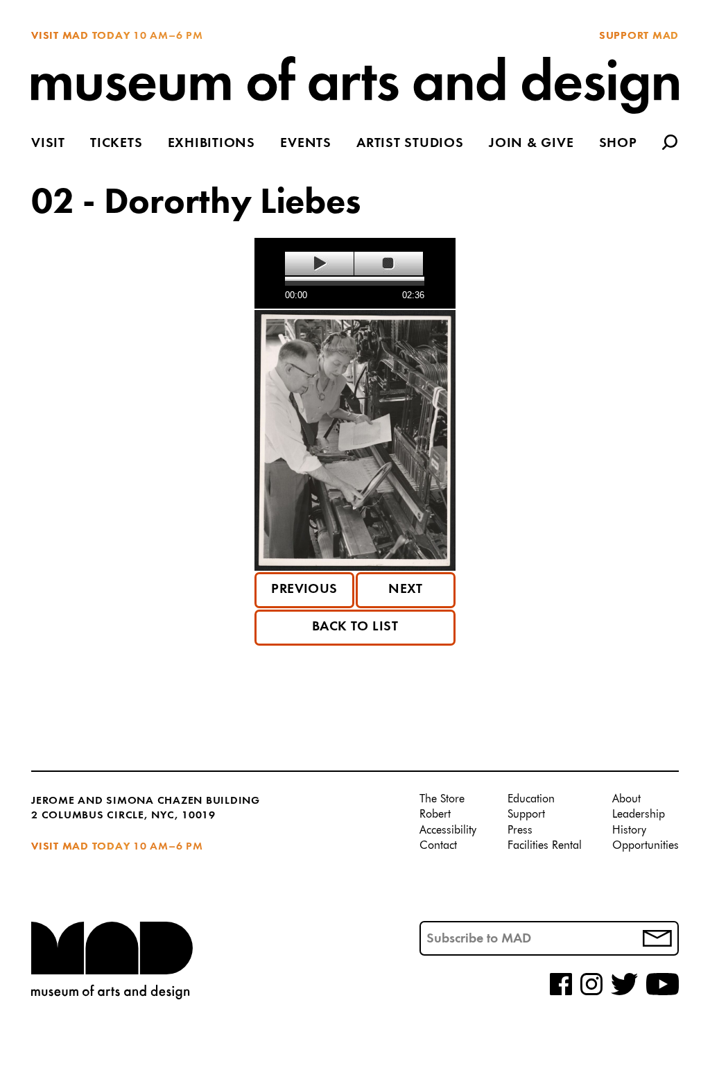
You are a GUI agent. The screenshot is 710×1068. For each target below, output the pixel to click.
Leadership (638, 814)
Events (305, 143)
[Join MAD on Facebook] (561, 992)
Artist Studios (410, 143)
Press (520, 830)
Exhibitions (211, 143)
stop (388, 263)
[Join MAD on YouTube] (662, 992)
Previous (304, 589)
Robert (435, 814)
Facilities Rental (545, 846)
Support (526, 814)
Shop (618, 143)
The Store (442, 799)
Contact (438, 846)
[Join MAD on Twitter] (624, 992)
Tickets (116, 143)
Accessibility (447, 830)
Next (405, 589)
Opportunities (645, 846)
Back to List (355, 627)
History (629, 830)
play (319, 263)
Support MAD (639, 36)
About (626, 799)
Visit (48, 143)
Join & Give (531, 143)
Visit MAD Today (80, 36)
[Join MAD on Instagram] (591, 992)
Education (531, 799)
